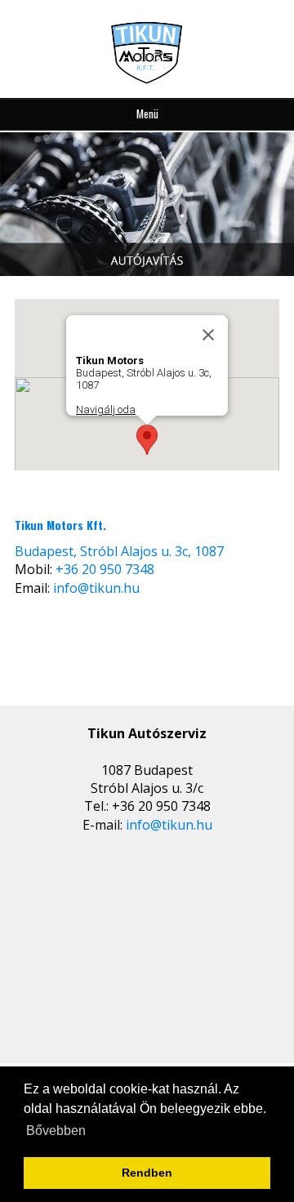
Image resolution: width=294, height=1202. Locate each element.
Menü (147, 113)
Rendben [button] (147, 1172)
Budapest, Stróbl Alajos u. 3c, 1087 (119, 551)
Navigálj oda (106, 409)
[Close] (208, 334)
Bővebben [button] (56, 1130)
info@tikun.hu (96, 588)
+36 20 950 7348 (105, 569)
